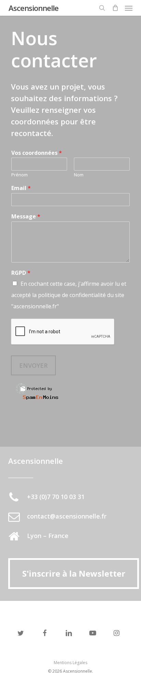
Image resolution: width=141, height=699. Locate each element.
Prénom (19, 175)
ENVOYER (33, 365)
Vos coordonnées (36, 153)
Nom (79, 175)
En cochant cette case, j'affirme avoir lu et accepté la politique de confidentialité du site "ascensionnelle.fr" (68, 295)
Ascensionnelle (34, 8)
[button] (128, 7)
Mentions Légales (70, 663)
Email (21, 188)
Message (25, 216)
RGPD (20, 273)
